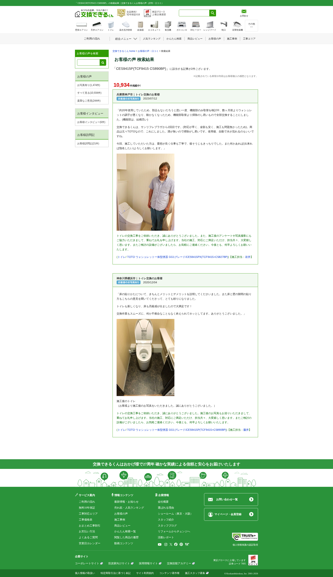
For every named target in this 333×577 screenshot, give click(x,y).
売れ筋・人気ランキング (129, 507)
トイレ (122, 256)
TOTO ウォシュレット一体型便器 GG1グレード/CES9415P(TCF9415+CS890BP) (176, 429)
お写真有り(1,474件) (88, 85)
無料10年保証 (87, 507)
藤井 (246, 429)
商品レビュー (122, 525)
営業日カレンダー (89, 543)
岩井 (248, 256)
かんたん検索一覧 (125, 531)
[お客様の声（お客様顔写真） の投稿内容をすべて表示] (128, 98)
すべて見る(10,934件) (89, 92)
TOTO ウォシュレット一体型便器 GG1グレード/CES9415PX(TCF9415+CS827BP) (177, 256)
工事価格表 (85, 519)
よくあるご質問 (88, 537)
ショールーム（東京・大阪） (175, 513)
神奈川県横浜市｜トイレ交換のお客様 (139, 278)
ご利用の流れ (87, 501)
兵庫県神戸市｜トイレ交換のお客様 (138, 94)
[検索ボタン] (212, 13)
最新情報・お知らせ (126, 501)
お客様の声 (121, 513)
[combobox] (194, 13)
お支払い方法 (87, 531)
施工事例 (119, 519)
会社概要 (163, 501)
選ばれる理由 (166, 507)
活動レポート (166, 537)
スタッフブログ (167, 525)
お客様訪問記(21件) (88, 143)
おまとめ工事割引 (89, 525)
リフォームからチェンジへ (174, 531)
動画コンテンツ (123, 543)
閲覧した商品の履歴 (126, 537)
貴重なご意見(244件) (88, 100)
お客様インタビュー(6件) (91, 122)
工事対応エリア (88, 513)
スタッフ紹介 (166, 519)
